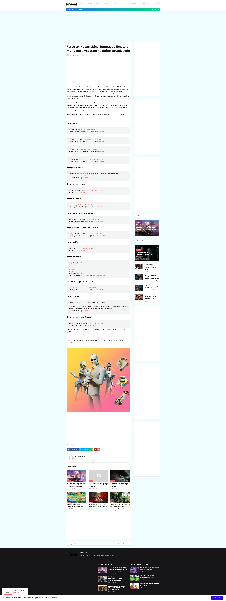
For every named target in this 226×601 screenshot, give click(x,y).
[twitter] (155, 9)
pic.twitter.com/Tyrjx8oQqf (87, 129)
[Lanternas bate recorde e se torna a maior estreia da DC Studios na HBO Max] (102, 588)
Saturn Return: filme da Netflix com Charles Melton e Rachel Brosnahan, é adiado (151, 297)
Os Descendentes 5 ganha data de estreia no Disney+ (149, 568)
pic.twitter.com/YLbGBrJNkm (83, 273)
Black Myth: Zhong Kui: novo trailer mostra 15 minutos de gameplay (119, 484)
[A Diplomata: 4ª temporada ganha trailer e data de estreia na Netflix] (139, 266)
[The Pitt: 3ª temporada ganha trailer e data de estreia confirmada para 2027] (102, 579)
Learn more (16, 592)
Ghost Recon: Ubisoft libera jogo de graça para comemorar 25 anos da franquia (120, 506)
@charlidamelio (81, 173)
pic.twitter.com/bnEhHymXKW (77, 176)
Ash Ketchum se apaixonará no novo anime (149, 584)
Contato (80, 9)
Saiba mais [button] (54, 598)
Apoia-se (74, 9)
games (78, 43)
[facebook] (152, 9)
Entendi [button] (217, 598)
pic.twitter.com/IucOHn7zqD (95, 190)
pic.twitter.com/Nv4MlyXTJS (95, 159)
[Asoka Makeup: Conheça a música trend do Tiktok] (134, 578)
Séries (106, 4)
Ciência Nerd (80, 456)
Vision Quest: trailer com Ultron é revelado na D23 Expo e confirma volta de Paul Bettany (152, 277)
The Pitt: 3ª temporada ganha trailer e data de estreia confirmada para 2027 (117, 578)
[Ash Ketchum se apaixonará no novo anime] (134, 586)
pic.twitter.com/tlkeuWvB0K (84, 205)
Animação (124, 4)
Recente (89, 4)
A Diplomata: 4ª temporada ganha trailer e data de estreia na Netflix (152, 267)
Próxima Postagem (123, 544)
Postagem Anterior (73, 544)
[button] (154, 4)
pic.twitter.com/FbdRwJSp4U (93, 139)
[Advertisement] (113, 26)
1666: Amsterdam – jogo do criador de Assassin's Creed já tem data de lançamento (98, 506)
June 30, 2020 (100, 131)
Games (115, 4)
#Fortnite (83, 323)
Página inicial (70, 43)
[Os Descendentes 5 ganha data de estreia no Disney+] (134, 570)
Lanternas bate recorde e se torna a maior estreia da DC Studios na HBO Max (116, 587)
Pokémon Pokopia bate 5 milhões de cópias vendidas (75, 505)
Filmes (98, 4)
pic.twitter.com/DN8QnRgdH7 (84, 248)
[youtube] (158, 9)
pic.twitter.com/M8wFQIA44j (89, 288)
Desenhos (135, 4)
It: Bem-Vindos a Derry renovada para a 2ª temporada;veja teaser (151, 287)
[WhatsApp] (91, 449)
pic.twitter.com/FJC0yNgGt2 (89, 149)
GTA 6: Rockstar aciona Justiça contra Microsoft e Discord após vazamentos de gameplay (76, 484)
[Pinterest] (95, 449)
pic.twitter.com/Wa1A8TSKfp (95, 219)
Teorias (146, 4)
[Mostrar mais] (102, 449)
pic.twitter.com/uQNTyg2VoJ (98, 323)
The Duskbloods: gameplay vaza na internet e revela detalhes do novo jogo (98, 484)
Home (81, 4)
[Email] (98, 449)
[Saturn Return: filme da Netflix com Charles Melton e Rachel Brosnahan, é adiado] (139, 297)
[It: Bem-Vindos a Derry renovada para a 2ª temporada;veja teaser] (139, 288)
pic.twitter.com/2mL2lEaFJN (93, 234)
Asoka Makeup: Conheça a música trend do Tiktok (148, 576)
